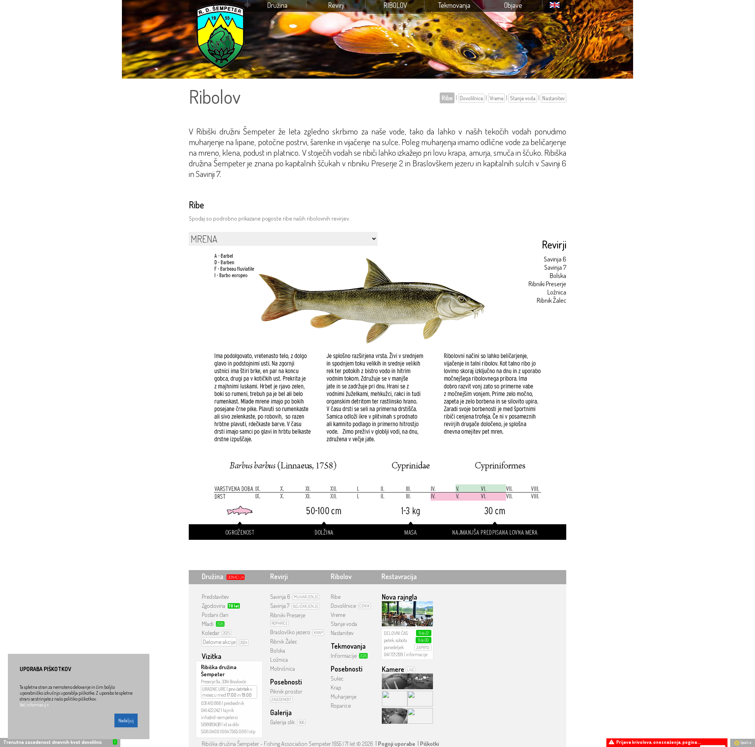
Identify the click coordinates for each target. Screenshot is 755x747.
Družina (277, 5)
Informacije (344, 655)
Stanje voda (523, 98)
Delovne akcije (219, 642)
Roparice (341, 705)
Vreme (496, 98)
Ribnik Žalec (551, 300)
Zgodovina (213, 605)
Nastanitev (553, 98)
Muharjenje (343, 696)
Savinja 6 (555, 259)
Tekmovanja (454, 5)
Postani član (215, 614)
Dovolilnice (471, 98)
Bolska (558, 275)
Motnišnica (282, 668)
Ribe (447, 98)
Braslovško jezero (290, 632)
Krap (336, 687)
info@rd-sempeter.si (219, 717)
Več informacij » (34, 705)
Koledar (210, 633)
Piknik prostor (286, 691)
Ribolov (395, 5)
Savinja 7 (555, 267)
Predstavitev (215, 596)
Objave (513, 5)
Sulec (337, 678)
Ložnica (556, 292)
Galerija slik (282, 722)
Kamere (393, 669)
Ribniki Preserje (547, 284)
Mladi (208, 623)
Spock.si (745, 742)
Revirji (336, 5)
